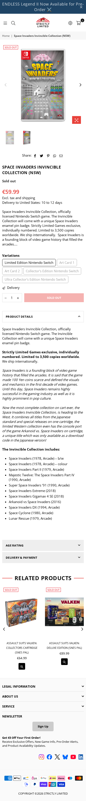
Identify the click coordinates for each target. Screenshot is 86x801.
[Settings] (70, 22)
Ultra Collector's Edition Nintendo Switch (35, 279)
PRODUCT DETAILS (19, 317)
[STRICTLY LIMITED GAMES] (43, 23)
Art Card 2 (12, 271)
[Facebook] (49, 757)
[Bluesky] (65, 757)
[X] (57, 757)
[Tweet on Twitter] (41, 155)
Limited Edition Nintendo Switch (29, 262)
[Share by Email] (61, 155)
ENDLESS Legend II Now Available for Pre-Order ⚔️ (43, 6)
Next (80, 85)
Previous (5, 85)
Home (6, 36)
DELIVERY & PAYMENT (21, 558)
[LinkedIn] (81, 757)
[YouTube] (73, 757)
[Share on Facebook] (35, 155)
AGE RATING (15, 545)
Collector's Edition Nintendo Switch (52, 271)
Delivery (13, 287)
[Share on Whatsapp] (54, 155)
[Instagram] (41, 757)
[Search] (13, 22)
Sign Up (43, 726)
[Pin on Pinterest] (48, 155)
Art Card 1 (67, 262)
